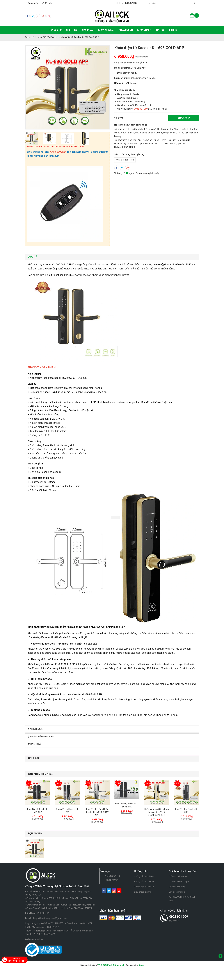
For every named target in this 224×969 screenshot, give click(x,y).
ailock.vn (39, 939)
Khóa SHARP (144, 30)
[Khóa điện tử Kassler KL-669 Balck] (126, 789)
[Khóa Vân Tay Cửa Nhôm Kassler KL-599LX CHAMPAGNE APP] (156, 792)
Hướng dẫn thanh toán (144, 881)
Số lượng (118, 118)
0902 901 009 (178, 916)
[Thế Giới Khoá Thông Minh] (112, 16)
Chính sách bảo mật (178, 876)
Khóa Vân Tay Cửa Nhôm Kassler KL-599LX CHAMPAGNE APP (156, 812)
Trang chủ (55, 30)
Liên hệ (173, 30)
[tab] (112, 257)
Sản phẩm (88, 30)
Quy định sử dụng (177, 892)
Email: (28, 918)
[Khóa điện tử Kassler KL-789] (67, 792)
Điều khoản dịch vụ (142, 892)
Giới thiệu (72, 30)
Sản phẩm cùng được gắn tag (129, 154)
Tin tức (160, 30)
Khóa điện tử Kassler (125, 160)
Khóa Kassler (106, 30)
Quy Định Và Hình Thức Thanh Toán (182, 899)
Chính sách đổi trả (177, 887)
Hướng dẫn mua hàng (144, 876)
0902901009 (43, 913)
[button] (112, 257)
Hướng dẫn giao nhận (144, 887)
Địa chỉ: (29, 891)
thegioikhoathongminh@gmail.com (50, 918)
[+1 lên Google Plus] (127, 168)
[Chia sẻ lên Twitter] (122, 168)
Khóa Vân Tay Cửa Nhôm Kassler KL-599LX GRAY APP (97, 812)
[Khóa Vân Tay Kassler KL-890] (186, 792)
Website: (29, 939)
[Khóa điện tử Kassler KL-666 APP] (37, 792)
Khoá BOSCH (126, 30)
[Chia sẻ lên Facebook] (116, 168)
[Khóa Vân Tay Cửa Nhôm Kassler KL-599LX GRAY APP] (97, 792)
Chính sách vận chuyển (179, 881)
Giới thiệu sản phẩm (124, 90)
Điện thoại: (30, 913)
